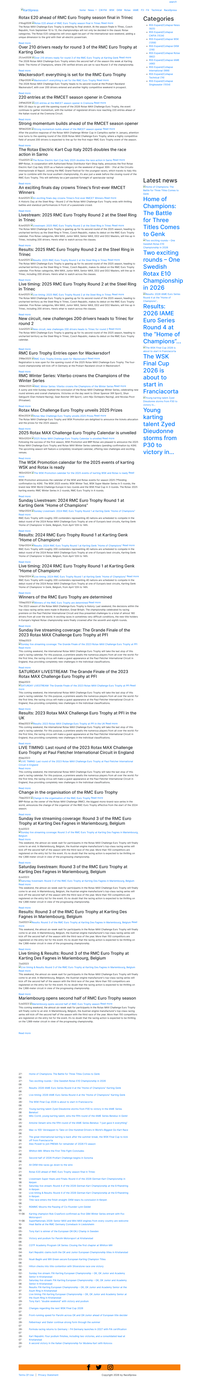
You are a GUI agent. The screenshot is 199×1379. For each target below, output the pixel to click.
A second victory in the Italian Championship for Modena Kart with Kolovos (70, 1343)
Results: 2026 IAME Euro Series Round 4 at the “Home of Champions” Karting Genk (75, 1087)
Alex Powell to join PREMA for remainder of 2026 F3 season (62, 1143)
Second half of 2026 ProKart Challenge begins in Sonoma (61, 1157)
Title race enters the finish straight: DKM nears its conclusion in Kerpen (68, 1199)
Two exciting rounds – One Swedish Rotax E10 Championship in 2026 (67, 1080)
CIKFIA (156, 35)
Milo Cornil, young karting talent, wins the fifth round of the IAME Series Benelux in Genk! (78, 1115)
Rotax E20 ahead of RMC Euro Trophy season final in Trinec (62, 1171)
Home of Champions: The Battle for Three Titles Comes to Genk (64, 1073)
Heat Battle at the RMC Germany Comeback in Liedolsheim (61, 1224)
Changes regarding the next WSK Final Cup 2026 (56, 1308)
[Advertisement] (89, 1053)
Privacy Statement (48, 1374)
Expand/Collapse (163, 25)
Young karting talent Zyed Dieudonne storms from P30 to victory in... (160, 430)
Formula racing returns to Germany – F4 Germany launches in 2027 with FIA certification (78, 1329)
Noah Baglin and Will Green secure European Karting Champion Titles (67, 1259)
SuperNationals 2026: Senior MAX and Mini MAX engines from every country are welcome (78, 1220)
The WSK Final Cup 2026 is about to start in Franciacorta (61, 1101)
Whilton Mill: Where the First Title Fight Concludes (56, 1150)
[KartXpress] (29, 10)
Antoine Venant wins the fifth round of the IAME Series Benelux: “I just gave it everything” (78, 1122)
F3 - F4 (145, 10)
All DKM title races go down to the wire (51, 1164)
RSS (151, 25)
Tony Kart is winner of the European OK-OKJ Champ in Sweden (64, 1231)
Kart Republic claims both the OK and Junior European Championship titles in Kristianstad (78, 1252)
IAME (136, 10)
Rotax (127, 10)
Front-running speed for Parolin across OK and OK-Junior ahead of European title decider (78, 1315)
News (91, 10)
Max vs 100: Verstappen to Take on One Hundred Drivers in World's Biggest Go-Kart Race (78, 1129)
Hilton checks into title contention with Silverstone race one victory (66, 1266)
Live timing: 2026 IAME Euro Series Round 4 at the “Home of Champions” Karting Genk (77, 1094)
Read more (25, 43)
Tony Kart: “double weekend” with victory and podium (59, 1301)
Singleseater (159, 84)
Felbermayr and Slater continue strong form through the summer (64, 1322)
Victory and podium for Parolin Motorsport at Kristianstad (61, 1238)
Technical (156, 10)
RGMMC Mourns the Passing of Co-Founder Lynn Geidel (60, 1206)
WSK (111, 10)
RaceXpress (170, 10)
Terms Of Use (26, 1374)
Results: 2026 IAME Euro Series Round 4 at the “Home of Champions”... (162, 324)
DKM (119, 10)
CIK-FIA (103, 10)
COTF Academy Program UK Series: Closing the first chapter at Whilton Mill (70, 1245)
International (159, 70)
